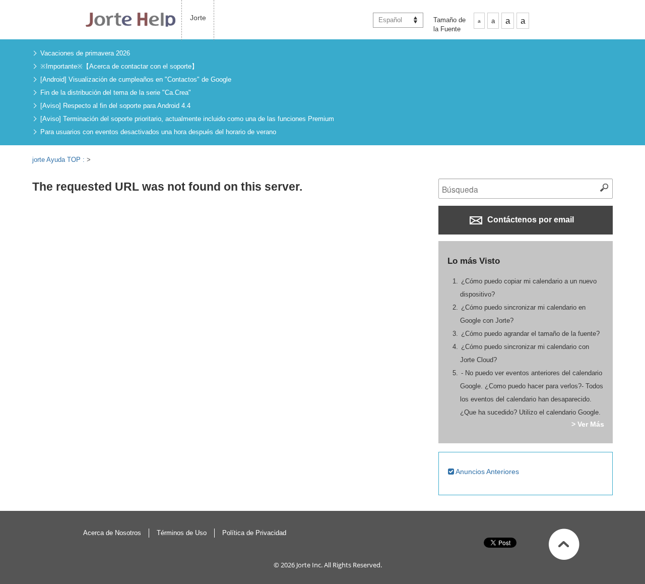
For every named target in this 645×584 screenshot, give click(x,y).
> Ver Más (587, 424)
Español (390, 20)
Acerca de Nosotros (112, 533)
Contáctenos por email (529, 219)
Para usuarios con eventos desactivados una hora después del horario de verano (158, 132)
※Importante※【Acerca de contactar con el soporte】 (119, 66)
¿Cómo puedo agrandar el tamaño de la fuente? (530, 333)
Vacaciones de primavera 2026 (85, 53)
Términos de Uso (182, 533)
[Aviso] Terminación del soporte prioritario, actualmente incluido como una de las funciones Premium (187, 119)
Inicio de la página (564, 544)
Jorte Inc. (309, 564)
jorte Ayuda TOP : (59, 159)
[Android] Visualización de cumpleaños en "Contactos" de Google (135, 79)
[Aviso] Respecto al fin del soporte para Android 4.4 (115, 105)
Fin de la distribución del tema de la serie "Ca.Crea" (115, 92)
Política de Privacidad (254, 533)
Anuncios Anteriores (486, 472)
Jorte (198, 18)
